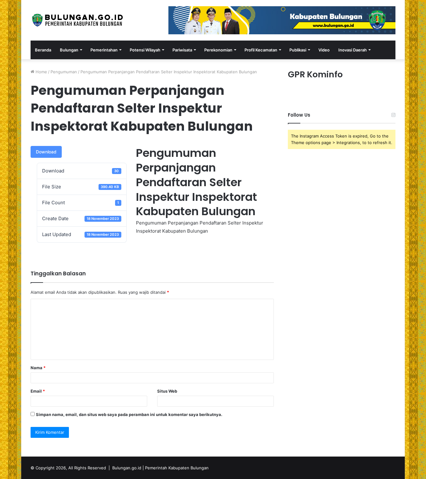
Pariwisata (182, 49)
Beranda (43, 49)
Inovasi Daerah (352, 49)
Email (38, 391)
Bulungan (69, 49)
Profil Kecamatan (260, 49)
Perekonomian (218, 49)
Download (46, 151)
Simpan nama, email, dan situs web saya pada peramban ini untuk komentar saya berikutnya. (129, 414)
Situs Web (167, 391)
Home (40, 71)
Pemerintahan (104, 49)
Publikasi (297, 49)
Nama (38, 367)
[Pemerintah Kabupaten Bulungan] (77, 20)
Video (324, 49)
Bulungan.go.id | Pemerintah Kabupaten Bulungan (160, 467)
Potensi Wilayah (145, 49)
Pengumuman (64, 71)
